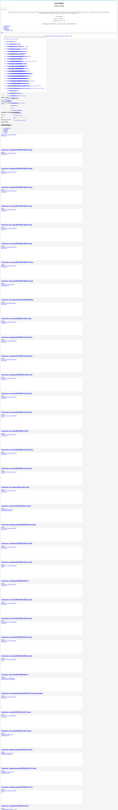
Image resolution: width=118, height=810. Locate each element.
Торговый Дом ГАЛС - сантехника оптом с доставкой (57, 35)
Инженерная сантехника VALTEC (12, 61)
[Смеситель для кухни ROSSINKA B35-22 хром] (9, 641)
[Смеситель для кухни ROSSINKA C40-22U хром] (9, 435)
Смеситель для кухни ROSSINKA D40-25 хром (16, 206)
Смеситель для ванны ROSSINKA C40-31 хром (16, 374)
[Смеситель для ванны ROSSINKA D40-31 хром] (9, 173)
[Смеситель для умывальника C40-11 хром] (9, 473)
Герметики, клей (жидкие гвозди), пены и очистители (16, 56)
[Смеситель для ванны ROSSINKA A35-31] (9, 791)
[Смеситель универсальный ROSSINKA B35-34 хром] (9, 510)
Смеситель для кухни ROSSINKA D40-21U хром (17, 281)
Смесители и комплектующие (11, 39)
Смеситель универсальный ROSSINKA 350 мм (17, 749)
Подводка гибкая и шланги (11, 41)
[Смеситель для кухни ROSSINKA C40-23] (9, 416)
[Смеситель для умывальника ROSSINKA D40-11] (9, 285)
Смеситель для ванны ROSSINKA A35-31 (15, 805)
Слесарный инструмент (13, 88)
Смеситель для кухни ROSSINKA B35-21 (14, 674)
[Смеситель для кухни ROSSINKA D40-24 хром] (9, 210)
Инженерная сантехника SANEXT (12, 66)
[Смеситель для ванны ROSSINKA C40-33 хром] (9, 323)
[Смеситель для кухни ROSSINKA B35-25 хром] (9, 585)
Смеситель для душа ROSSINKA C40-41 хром (16, 318)
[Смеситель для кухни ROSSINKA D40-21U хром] (9, 266)
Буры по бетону (14, 105)
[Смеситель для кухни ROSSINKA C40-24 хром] (9, 398)
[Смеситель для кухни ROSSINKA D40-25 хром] (9, 191)
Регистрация (7, 99)
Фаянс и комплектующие (10, 49)
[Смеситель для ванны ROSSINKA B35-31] (9, 566)
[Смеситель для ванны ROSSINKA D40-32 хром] (9, 154)
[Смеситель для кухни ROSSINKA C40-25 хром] (9, 379)
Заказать (3, 152)
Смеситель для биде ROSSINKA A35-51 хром (16, 712)
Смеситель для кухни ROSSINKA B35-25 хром (16, 599)
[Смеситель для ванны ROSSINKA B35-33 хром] (9, 529)
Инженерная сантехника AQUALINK (13, 63)
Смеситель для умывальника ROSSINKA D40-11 (17, 299)
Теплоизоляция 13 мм (13, 93)
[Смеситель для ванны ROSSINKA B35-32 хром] (9, 548)
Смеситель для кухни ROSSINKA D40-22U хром (17, 262)
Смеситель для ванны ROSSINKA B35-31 (15, 581)
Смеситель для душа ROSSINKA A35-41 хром (16, 731)
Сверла (13, 108)
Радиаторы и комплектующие (11, 76)
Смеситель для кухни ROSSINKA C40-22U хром (17, 449)
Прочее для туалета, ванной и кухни (13, 51)
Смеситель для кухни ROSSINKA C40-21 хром (16, 468)
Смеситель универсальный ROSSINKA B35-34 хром (18, 524)
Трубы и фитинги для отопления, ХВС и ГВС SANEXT (20, 73)
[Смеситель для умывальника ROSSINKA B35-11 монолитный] (9, 679)
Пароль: (2, 101)
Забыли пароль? (8, 101)
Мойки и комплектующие (10, 44)
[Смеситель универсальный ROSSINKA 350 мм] (9, 735)
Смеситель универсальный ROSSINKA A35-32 (17, 787)
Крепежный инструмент (13, 98)
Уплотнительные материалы (11, 53)
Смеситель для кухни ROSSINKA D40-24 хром (16, 224)
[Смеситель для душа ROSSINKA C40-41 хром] (9, 304)
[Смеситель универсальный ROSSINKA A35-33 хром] (9, 754)
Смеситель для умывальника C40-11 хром (15, 487)
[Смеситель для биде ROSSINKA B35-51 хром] (9, 491)
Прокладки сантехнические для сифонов (14, 68)
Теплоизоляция (8, 88)
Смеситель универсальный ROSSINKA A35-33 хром (18, 768)
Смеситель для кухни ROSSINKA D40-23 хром (16, 243)
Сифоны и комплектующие (11, 46)
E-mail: (2, 99)
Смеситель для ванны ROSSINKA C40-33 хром (16, 337)
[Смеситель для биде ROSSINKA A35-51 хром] (9, 698)
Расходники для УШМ (16, 110)
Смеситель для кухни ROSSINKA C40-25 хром (16, 393)
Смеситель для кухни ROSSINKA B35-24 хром (16, 618)
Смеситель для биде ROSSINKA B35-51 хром (16, 506)
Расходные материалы (13, 103)
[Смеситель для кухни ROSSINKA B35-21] (9, 660)
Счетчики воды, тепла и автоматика (13, 58)
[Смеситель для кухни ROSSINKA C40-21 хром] (9, 454)
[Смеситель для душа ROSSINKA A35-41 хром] (9, 716)
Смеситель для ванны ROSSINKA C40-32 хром (16, 356)
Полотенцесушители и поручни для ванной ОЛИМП (16, 78)
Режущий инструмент (13, 95)
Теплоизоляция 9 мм (12, 90)
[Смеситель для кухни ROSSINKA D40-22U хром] (9, 248)
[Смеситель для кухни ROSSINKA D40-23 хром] (9, 229)
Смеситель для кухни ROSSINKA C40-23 (14, 431)
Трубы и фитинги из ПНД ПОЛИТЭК (13, 83)
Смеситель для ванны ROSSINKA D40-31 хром (16, 187)
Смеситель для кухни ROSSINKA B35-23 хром (16, 637)
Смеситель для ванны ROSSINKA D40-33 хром (16, 149)
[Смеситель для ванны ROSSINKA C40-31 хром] (9, 360)
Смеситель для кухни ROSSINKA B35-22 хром (16, 656)
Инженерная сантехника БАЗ (11, 73)
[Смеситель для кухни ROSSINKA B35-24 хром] (9, 604)
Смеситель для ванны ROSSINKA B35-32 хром (16, 562)
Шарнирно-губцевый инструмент (18, 95)
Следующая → (11, 809)
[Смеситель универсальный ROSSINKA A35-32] (9, 773)
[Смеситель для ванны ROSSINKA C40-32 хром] (9, 341)
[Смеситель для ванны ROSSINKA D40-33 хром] (9, 135)
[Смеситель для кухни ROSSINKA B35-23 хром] (9, 623)
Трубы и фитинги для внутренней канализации (15, 80)
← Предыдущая (4, 809)
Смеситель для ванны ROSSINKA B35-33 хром (16, 543)
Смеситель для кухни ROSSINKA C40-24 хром (16, 412)
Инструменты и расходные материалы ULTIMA (15, 85)
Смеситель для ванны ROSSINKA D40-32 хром (16, 168)
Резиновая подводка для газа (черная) (13, 71)
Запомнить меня (6, 102)
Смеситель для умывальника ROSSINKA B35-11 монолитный (21, 693)
